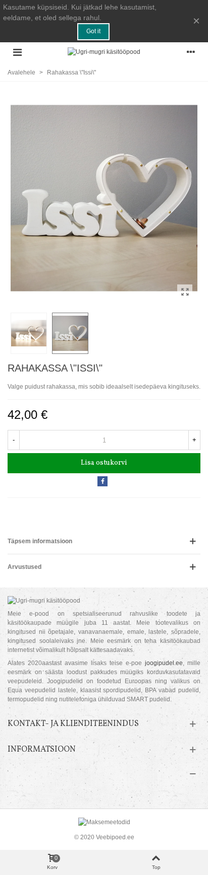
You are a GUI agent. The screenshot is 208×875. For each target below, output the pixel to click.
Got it (93, 31)
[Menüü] (17, 51)
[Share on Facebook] (102, 481)
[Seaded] (190, 51)
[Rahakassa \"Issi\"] (184, 292)
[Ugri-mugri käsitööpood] (104, 52)
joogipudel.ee (164, 663)
